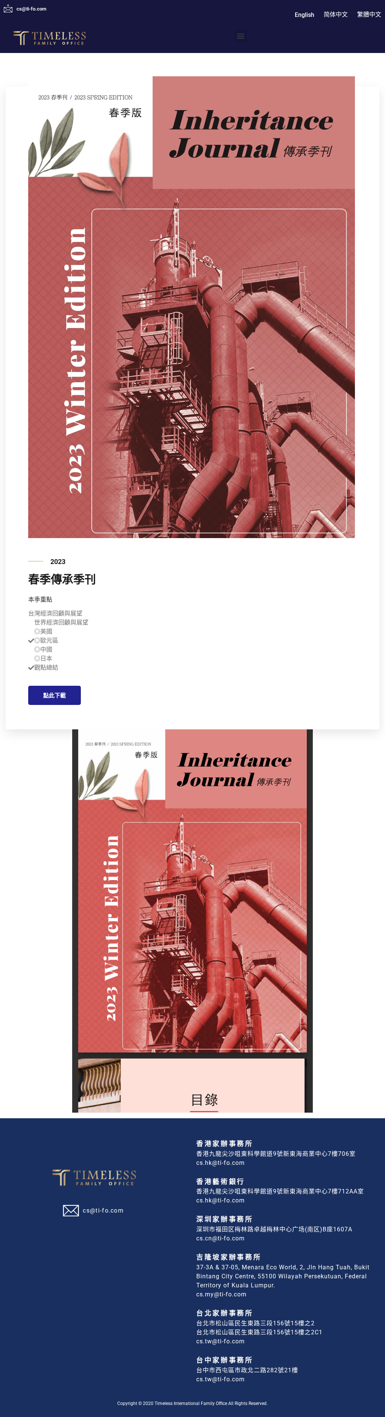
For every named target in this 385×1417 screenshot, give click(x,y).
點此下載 (54, 695)
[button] (241, 36)
